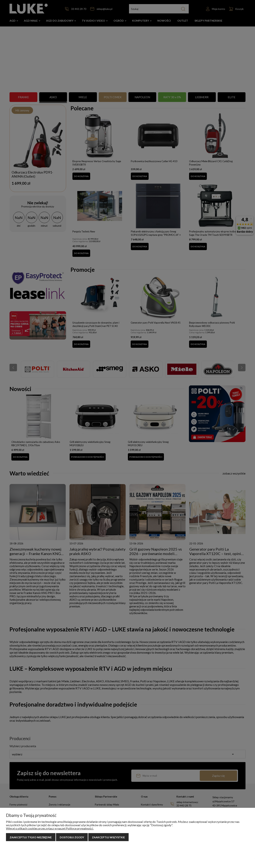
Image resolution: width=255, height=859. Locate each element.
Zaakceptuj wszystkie (108, 837)
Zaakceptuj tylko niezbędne (31, 837)
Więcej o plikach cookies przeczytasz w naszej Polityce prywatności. (50, 828)
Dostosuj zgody (72, 837)
